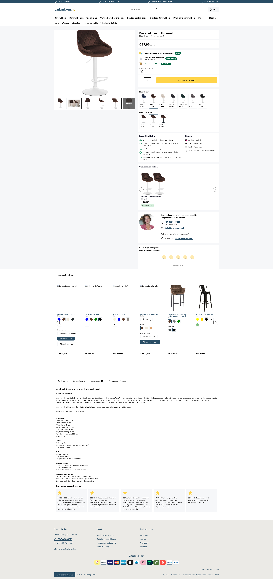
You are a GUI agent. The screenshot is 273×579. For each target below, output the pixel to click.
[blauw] (59, 319)
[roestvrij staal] (170, 330)
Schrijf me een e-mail (174, 228)
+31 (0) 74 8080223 (172, 222)
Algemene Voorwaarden (171, 575)
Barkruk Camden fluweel (66, 314)
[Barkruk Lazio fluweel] (94, 63)
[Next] (215, 189)
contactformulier (69, 549)
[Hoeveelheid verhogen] (153, 80)
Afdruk (216, 575)
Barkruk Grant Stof (119, 314)
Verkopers (144, 543)
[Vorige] (57, 322)
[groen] (96, 319)
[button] (141, 71)
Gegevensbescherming (204, 575)
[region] (136, 322)
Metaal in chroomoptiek (69, 333)
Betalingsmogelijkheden (106, 539)
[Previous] (141, 189)
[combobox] (142, 9)
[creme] (68, 319)
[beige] (114, 319)
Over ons (144, 535)
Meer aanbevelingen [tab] (66, 275)
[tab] (62, 381)
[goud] (202, 319)
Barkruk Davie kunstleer (149, 314)
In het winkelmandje (186, 80)
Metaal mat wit (66, 339)
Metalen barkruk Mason (204, 314)
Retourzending (103, 547)
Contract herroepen (65, 575)
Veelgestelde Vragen (105, 535)
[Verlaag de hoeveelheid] (141, 80)
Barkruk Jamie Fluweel (93, 314)
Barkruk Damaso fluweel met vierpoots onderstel (177, 315)
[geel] (197, 319)
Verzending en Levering (106, 543)
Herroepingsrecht (188, 575)
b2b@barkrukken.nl (184, 238)
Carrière (143, 539)
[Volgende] (215, 322)
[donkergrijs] (72, 319)
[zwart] (100, 319)
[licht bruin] (151, 328)
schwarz (147, 319)
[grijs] (174, 321)
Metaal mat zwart (67, 344)
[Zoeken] (157, 9)
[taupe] (128, 319)
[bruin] (63, 319)
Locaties (143, 547)
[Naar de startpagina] (64, 9)
